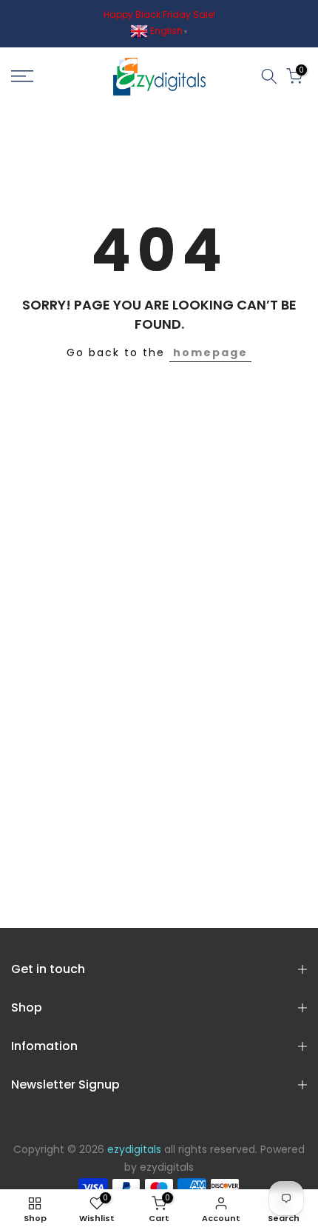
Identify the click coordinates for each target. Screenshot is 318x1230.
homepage (210, 352)
